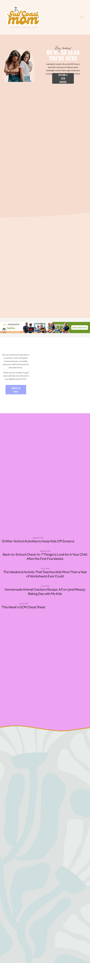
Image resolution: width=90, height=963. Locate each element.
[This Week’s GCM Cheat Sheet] (23, 600)
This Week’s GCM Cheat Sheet (23, 607)
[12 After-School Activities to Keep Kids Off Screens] (38, 534)
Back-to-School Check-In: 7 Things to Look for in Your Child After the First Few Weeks (45, 556)
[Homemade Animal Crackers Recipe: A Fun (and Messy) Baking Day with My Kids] (45, 582)
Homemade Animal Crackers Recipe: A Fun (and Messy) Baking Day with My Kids (45, 591)
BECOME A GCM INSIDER (63, 78)
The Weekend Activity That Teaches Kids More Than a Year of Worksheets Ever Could (45, 574)
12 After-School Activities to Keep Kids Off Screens (38, 541)
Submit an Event (15, 389)
